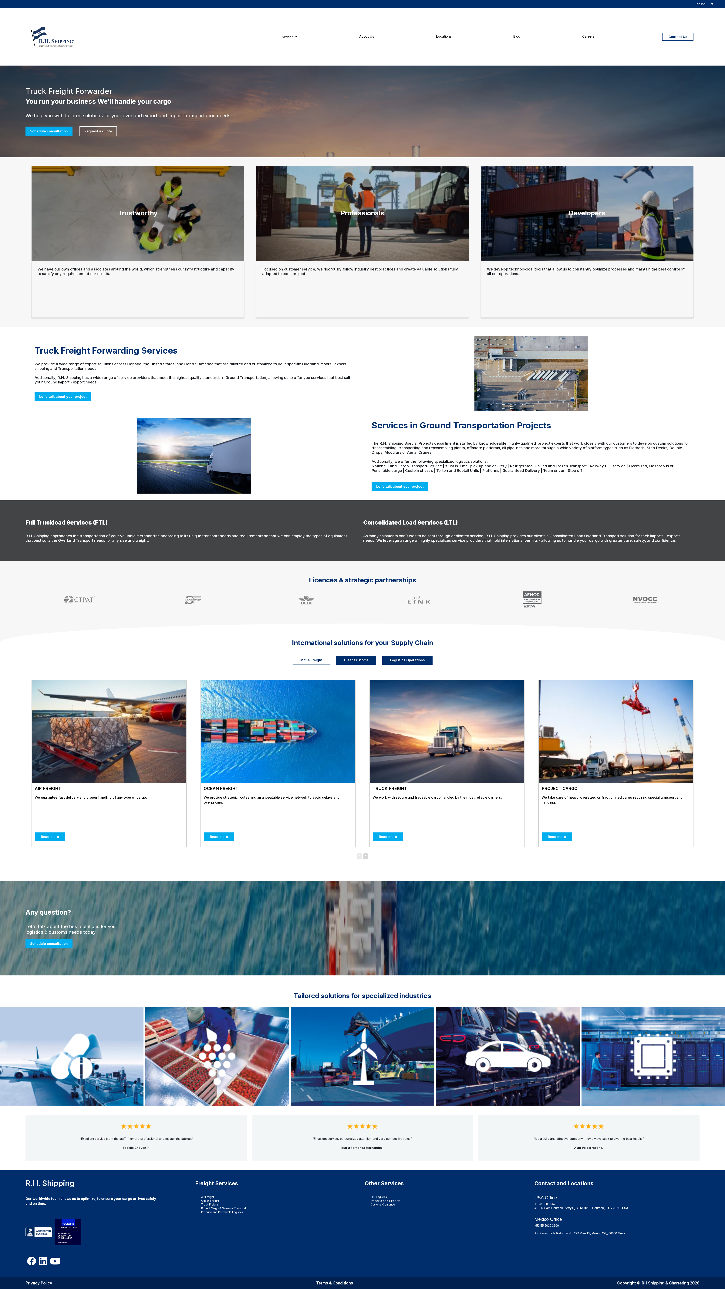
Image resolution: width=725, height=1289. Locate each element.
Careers (588, 36)
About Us (366, 36)
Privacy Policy (38, 1283)
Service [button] (288, 37)
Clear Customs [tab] (356, 660)
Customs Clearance (383, 1204)
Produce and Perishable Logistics (222, 1212)
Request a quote (98, 131)
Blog (516, 36)
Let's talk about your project (63, 397)
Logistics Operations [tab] (407, 660)
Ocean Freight (210, 1200)
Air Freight (207, 1197)
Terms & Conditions (334, 1283)
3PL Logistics (379, 1197)
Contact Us (678, 37)
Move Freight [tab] (311, 660)
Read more (50, 837)
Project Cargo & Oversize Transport (223, 1208)
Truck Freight (209, 1204)
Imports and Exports (385, 1201)
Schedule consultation (49, 131)
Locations (443, 36)
